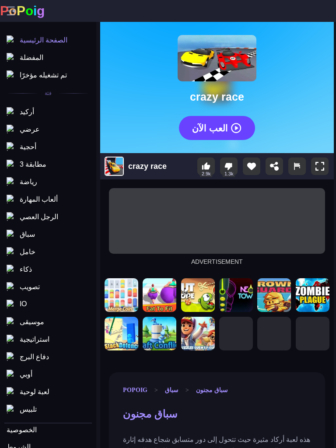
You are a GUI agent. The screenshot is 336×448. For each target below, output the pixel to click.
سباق (171, 389)
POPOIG (135, 389)
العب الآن (210, 127)
